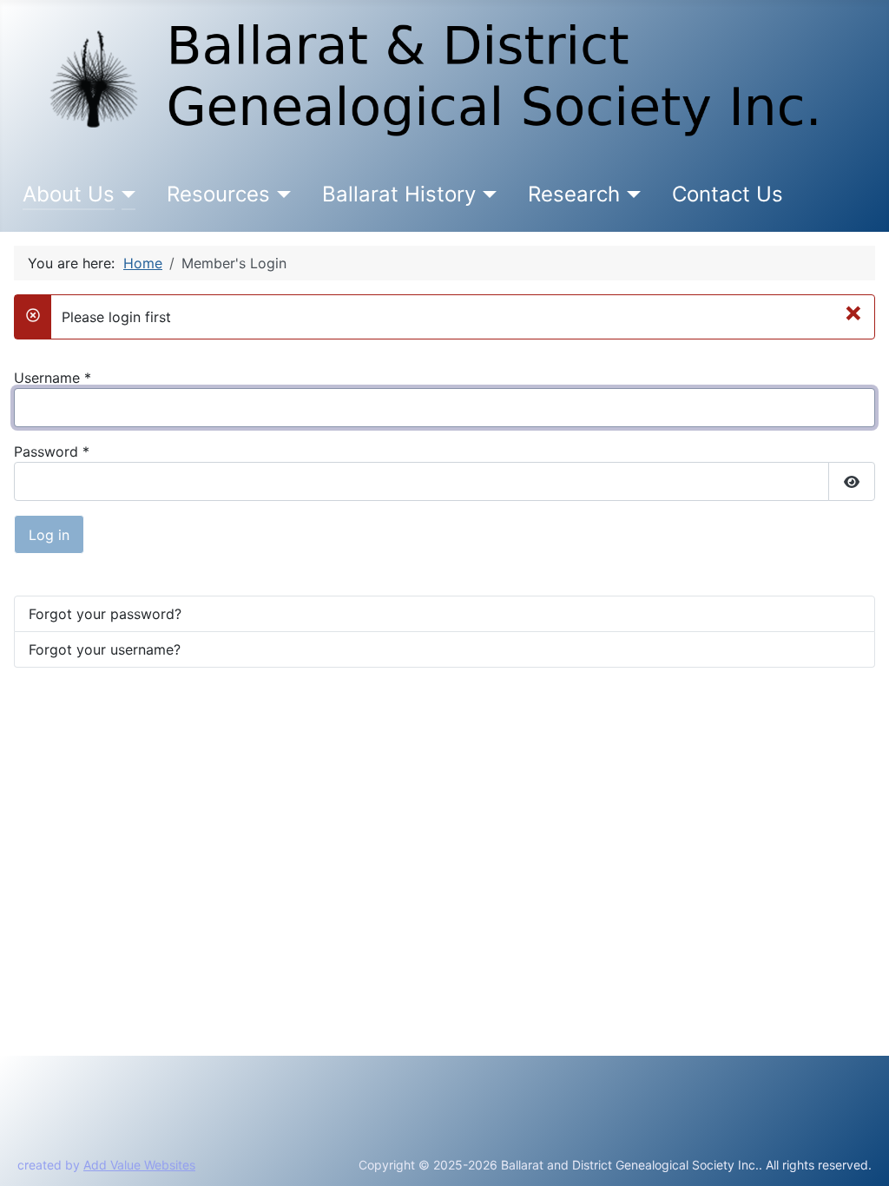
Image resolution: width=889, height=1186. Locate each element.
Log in (49, 535)
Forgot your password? (105, 614)
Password (51, 451)
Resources (218, 194)
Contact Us (727, 194)
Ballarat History (399, 194)
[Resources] (281, 194)
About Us (69, 194)
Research (574, 194)
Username (52, 377)
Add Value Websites (139, 1164)
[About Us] (125, 194)
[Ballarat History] (486, 194)
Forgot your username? (105, 649)
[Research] (631, 194)
